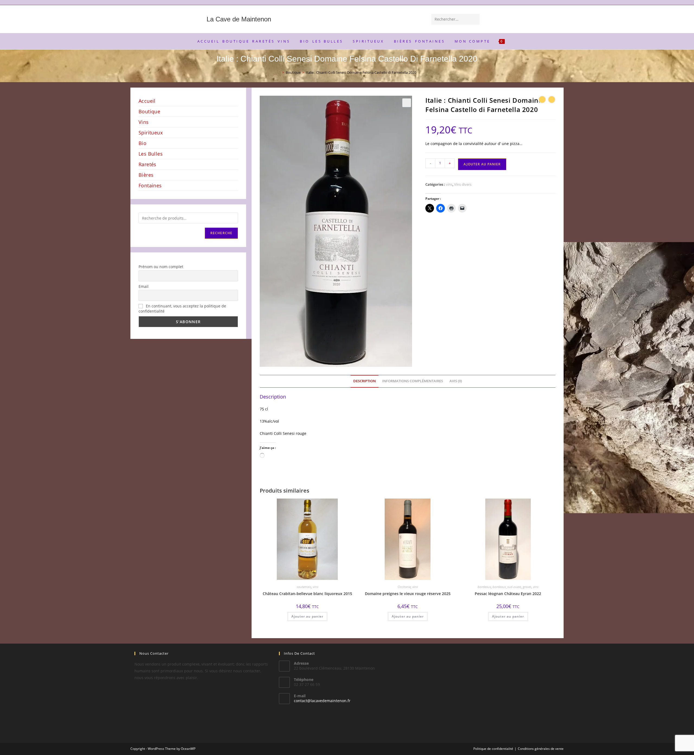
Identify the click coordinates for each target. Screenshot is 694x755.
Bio (142, 143)
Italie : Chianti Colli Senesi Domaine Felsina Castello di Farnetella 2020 (361, 72)
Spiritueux (151, 132)
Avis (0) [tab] (455, 381)
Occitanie (404, 586)
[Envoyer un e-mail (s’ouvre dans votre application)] (561, 2)
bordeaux (484, 586)
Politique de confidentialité (493, 748)
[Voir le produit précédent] (542, 99)
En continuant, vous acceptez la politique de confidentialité (182, 308)
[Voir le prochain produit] (551, 99)
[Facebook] (555, 2)
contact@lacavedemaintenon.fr (322, 700)
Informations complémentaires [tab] (412, 381)
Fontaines (150, 185)
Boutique (149, 111)
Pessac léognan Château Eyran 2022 (508, 593)
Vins (144, 122)
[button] (406, 102)
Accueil (147, 101)
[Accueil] (279, 72)
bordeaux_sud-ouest (507, 586)
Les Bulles (151, 153)
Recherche (221, 233)
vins (449, 184)
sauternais (304, 586)
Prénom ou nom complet (161, 266)
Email (144, 286)
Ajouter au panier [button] (307, 616)
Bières (146, 175)
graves (527, 586)
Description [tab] (364, 381)
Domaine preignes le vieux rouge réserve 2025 (408, 593)
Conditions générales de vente (541, 748)
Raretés (147, 164)
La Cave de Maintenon (239, 19)
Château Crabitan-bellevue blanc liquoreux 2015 (307, 593)
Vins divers (462, 184)
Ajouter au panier (482, 164)
